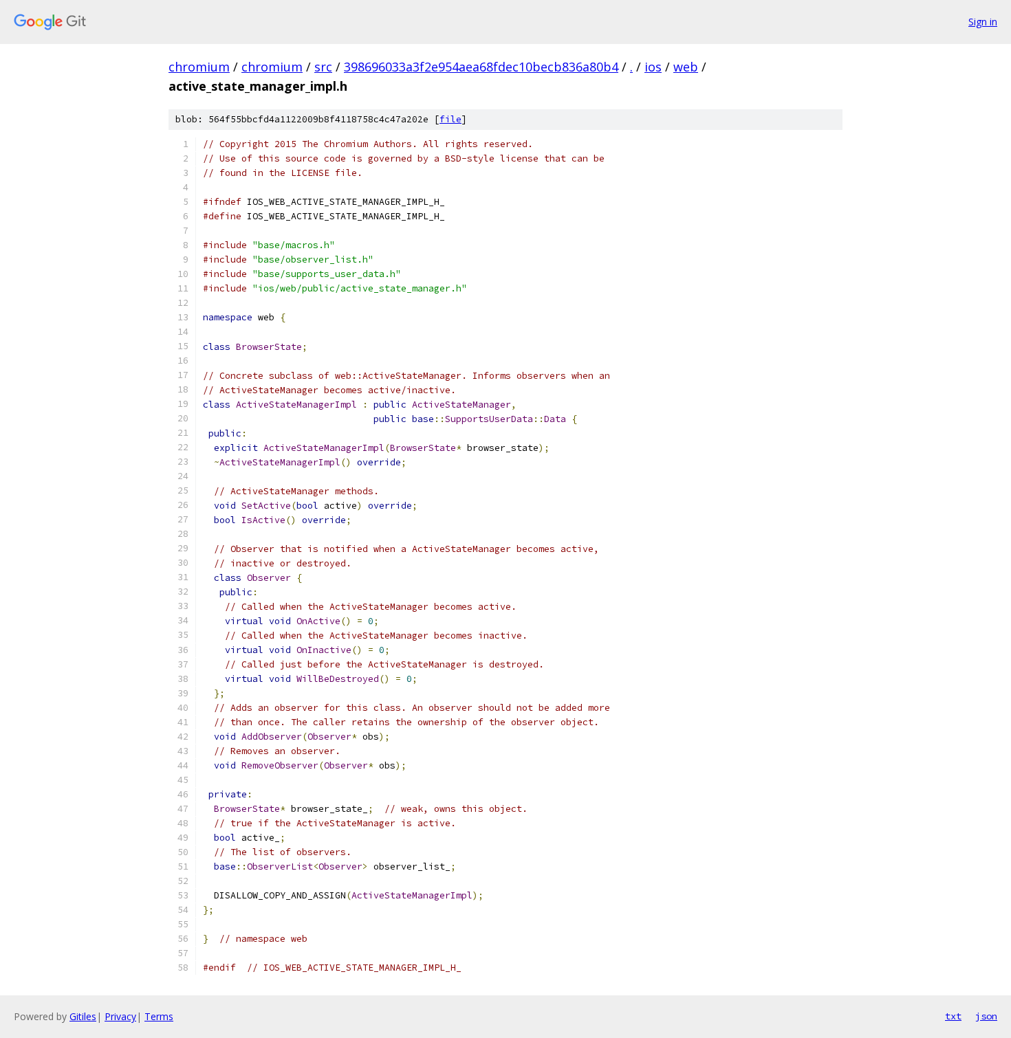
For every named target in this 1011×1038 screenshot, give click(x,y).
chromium (199, 66)
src (323, 66)
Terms (158, 1016)
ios (653, 66)
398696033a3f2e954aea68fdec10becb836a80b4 (481, 66)
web (685, 66)
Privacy (120, 1016)
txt (953, 1016)
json (986, 1016)
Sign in (982, 21)
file (450, 119)
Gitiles (82, 1016)
